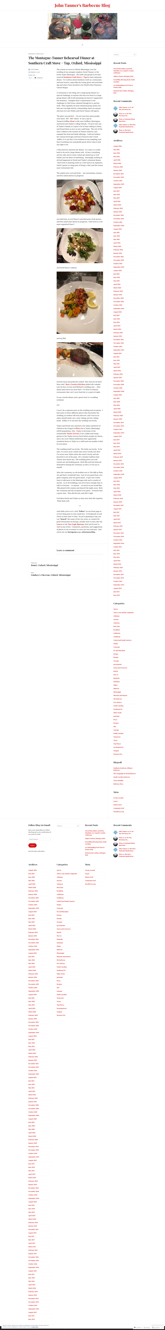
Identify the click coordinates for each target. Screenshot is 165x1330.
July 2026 (116, 150)
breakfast (116, 630)
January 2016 (117, 571)
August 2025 (117, 188)
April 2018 (116, 491)
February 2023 (118, 291)
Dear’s (73, 121)
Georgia (116, 661)
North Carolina (118, 706)
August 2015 (117, 588)
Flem (120, 114)
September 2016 (118, 543)
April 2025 (116, 201)
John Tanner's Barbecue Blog (82, 5)
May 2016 (116, 557)
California (116, 633)
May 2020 (116, 405)
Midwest (116, 688)
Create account (118, 798)
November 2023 (118, 260)
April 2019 (116, 450)
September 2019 (118, 433)
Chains (115, 644)
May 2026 (116, 156)
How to (115, 675)
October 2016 (117, 540)
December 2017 (118, 505)
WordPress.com (118, 812)
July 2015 (116, 592)
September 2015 (118, 585)
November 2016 (118, 536)
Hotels (115, 671)
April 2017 (116, 519)
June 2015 (116, 595)
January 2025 (117, 212)
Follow (32, 845)
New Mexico (117, 702)
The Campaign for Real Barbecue (124, 773)
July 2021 (116, 357)
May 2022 (116, 322)
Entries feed (117, 805)
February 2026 (118, 167)
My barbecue (117, 699)
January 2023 (117, 295)
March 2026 (117, 163)
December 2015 (118, 574)
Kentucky (116, 678)
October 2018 (117, 471)
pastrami (116, 716)
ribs (114, 726)
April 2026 (116, 160)
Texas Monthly (118, 780)
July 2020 (116, 398)
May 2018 (116, 488)
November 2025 (118, 177)
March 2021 (117, 371)
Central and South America (122, 640)
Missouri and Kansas (120, 695)
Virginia (116, 751)
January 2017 (117, 529)
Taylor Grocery (73, 433)
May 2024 (116, 239)
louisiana (116, 682)
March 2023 (117, 288)
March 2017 (117, 523)
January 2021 (117, 377)
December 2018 (118, 464)
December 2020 (118, 381)
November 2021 (118, 343)
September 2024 (118, 226)
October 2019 (117, 429)
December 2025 (118, 174)
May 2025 (116, 198)
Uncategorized (118, 747)
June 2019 (116, 443)
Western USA (117, 754)
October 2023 (117, 263)
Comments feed (118, 808)
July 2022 (116, 315)
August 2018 (117, 478)
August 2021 (117, 353)
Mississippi (31, 54)
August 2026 (117, 146)
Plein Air (79, 428)
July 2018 (116, 481)
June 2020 (116, 402)
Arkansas (116, 623)
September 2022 (118, 308)
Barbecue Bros (118, 784)
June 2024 (116, 236)
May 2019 (116, 447)
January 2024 (117, 253)
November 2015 (118, 578)
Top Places (117, 744)
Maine (115, 685)
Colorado (116, 647)
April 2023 (116, 284)
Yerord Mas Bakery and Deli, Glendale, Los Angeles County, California (123, 71)
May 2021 (116, 364)
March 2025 (117, 205)
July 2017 (116, 512)
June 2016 (116, 554)
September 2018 (118, 474)
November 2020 (118, 384)
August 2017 (117, 509)
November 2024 (118, 219)
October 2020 (117, 388)
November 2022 (118, 301)
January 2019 (117, 460)
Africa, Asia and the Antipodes (123, 612)
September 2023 (118, 267)
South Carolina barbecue (121, 777)
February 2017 (118, 526)
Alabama (116, 616)
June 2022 (116, 319)
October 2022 (117, 305)
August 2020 (117, 395)
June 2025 (116, 194)
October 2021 (117, 346)
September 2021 (118, 350)
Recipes (116, 723)
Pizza (115, 720)
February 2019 (118, 457)
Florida (115, 657)
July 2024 (116, 232)
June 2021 (116, 360)
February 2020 (118, 415)
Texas (115, 740)
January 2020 (117, 419)
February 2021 (118, 374)
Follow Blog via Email (39, 825)
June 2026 (116, 153)
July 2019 (116, 440)
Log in (115, 801)
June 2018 (116, 485)
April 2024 (116, 243)
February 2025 (118, 208)
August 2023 (117, 270)
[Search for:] (125, 55)
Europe (115, 654)
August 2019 (117, 436)
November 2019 (118, 426)
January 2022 (117, 336)
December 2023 (118, 257)
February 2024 (118, 250)
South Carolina (118, 733)
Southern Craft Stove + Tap (75, 77)
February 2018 (118, 498)
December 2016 (118, 533)
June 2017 (116, 516)
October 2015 (117, 581)
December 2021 (118, 339)
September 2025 (118, 184)
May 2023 (116, 281)
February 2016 (118, 567)
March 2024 (117, 246)
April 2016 (116, 561)
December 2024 (118, 215)
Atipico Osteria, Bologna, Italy (123, 76)
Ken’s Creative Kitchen (75, 384)
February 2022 (118, 333)
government (117, 664)
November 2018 (118, 467)
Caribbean (116, 637)
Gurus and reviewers (120, 668)
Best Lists (116, 626)
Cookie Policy (34, 1327)
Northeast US (117, 709)
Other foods (39, 54)
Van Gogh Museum (76, 524)
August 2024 (117, 229)
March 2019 (117, 453)
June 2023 (116, 277)
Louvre (59, 524)
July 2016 (116, 550)
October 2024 (117, 222)
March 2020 (117, 412)
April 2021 (116, 367)
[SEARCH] (82, 44)
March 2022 (117, 329)
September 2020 (118, 391)
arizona (116, 619)
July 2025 (116, 191)
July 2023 (116, 274)
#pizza (115, 609)
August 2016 (117, 547)
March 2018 (117, 495)
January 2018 (117, 502)
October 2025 (117, 181)
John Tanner (34, 69)
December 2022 (118, 298)
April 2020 (116, 409)
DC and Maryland (119, 650)
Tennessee (117, 737)
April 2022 (116, 326)
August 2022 (117, 312)
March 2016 (117, 564)
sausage (116, 730)
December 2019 (118, 422)
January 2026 (117, 170)
